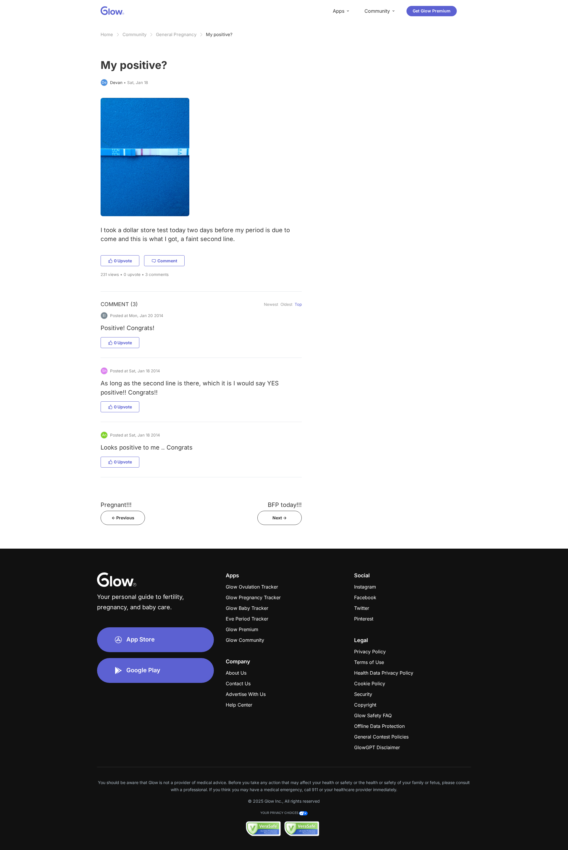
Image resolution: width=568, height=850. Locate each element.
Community (134, 34)
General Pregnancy (176, 34)
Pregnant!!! (116, 504)
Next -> (279, 517)
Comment (167, 260)
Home (107, 34)
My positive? (219, 34)
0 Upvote (123, 260)
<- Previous (123, 517)
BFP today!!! (285, 504)
